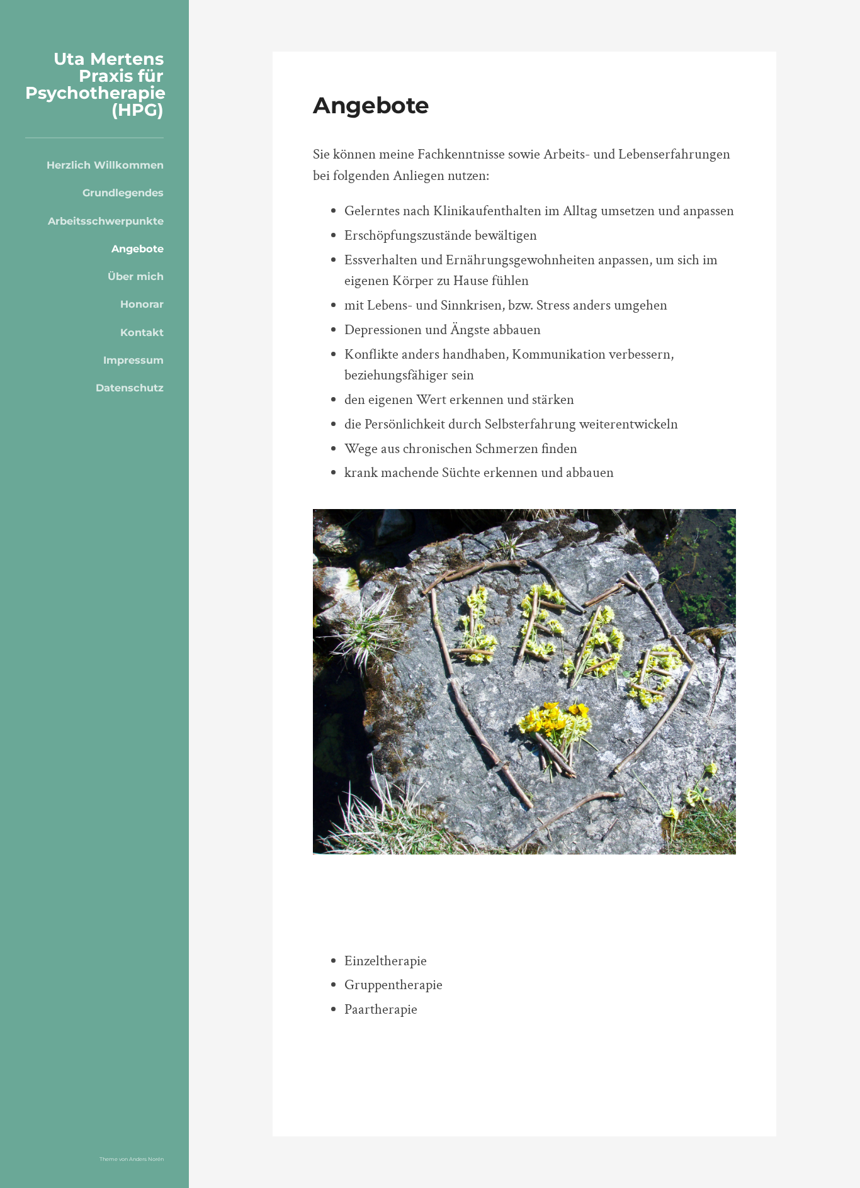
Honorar (142, 304)
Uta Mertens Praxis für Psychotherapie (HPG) (95, 84)
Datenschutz (130, 387)
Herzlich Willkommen (105, 165)
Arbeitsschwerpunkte (106, 221)
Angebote (137, 248)
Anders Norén (146, 1159)
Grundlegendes (123, 192)
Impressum (133, 360)
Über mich (136, 276)
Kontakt (142, 332)
